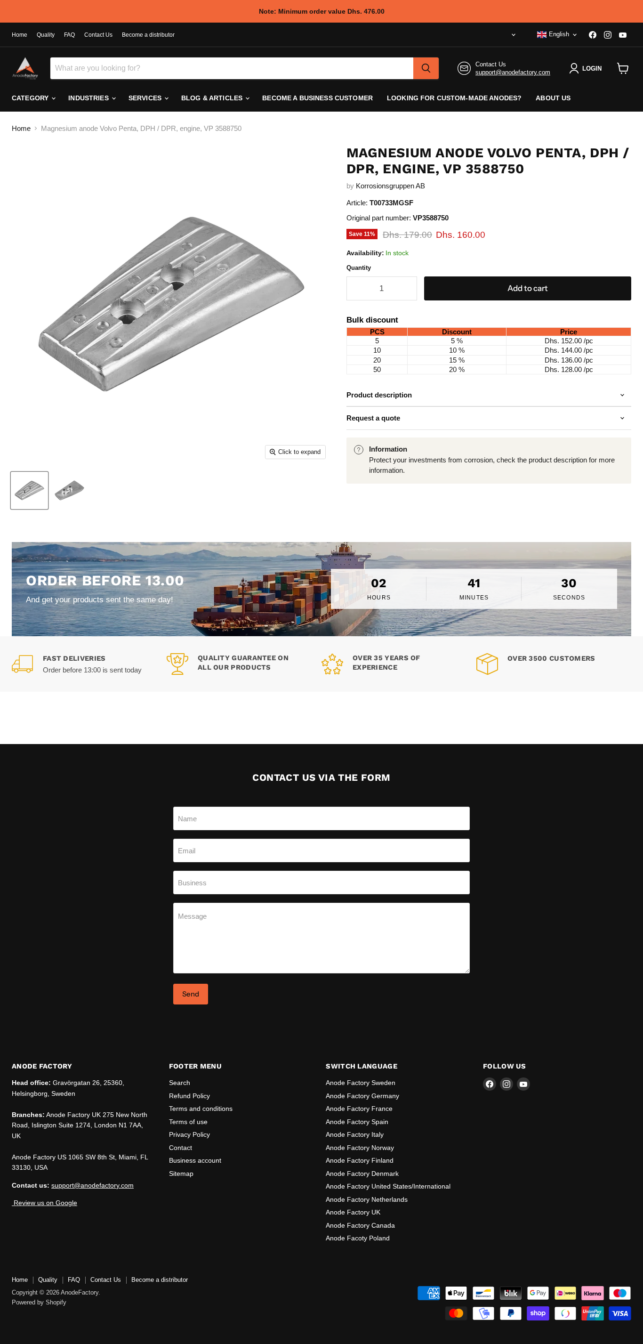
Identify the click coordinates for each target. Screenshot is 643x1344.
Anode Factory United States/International (388, 1186)
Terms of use (188, 1121)
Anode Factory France (359, 1108)
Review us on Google (44, 1202)
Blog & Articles (212, 98)
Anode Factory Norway (360, 1147)
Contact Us (98, 35)
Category (31, 98)
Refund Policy (189, 1096)
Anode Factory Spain (357, 1121)
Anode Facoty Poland (358, 1238)
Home (19, 35)
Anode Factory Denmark (362, 1173)
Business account (195, 1160)
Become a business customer (317, 98)
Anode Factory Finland (360, 1160)
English (559, 34)
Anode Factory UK (353, 1212)
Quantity (358, 267)
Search (179, 1082)
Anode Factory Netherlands (367, 1199)
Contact (180, 1147)
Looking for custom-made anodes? (454, 98)
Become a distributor (148, 35)
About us (553, 98)
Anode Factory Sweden (360, 1082)
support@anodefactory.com (512, 72)
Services (146, 98)
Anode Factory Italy (355, 1134)
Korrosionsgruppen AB (390, 186)
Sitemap (181, 1173)
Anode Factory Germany (362, 1096)
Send (190, 993)
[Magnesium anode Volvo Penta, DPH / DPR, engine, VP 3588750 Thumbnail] (29, 490)
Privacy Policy (189, 1134)
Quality (46, 35)
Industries (89, 98)
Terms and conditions (201, 1108)
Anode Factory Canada (360, 1225)
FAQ (69, 35)
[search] (426, 68)
